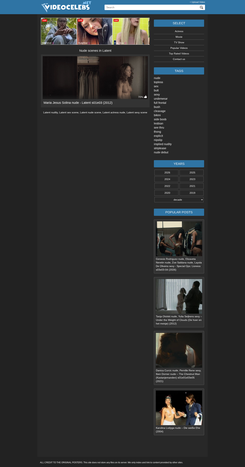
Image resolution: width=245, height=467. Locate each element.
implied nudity (163, 144)
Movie (179, 36)
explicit (158, 135)
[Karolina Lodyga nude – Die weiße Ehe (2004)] (179, 424)
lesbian (158, 123)
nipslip (158, 139)
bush (157, 106)
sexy (157, 94)
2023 (192, 179)
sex (156, 86)
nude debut (161, 152)
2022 (167, 186)
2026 (167, 172)
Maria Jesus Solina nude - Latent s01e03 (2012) (78, 102)
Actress (179, 31)
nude (157, 78)
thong (157, 131)
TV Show (179, 42)
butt (156, 90)
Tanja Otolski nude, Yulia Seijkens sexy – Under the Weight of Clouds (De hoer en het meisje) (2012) (179, 320)
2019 (192, 192)
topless (158, 82)
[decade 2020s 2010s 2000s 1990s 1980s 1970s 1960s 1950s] (179, 199)
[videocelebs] (65, 11)
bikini (157, 115)
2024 (167, 179)
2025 (192, 172)
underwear (161, 98)
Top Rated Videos (179, 53)
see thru (159, 127)
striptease (160, 148)
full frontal (160, 102)
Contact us (179, 59)
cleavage (160, 111)
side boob (160, 119)
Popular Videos (179, 48)
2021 (192, 186)
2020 (167, 192)
